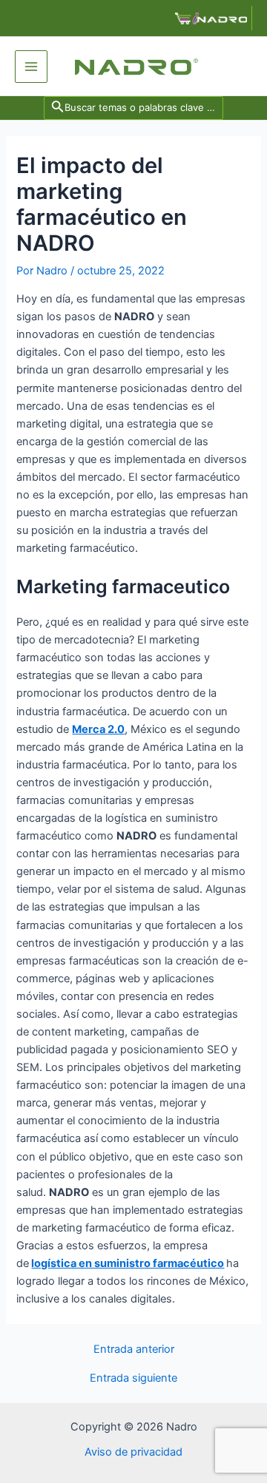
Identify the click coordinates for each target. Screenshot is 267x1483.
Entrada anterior (133, 1349)
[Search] (135, 107)
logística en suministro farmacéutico (127, 1263)
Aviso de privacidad (133, 1452)
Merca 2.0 (98, 729)
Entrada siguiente (133, 1378)
